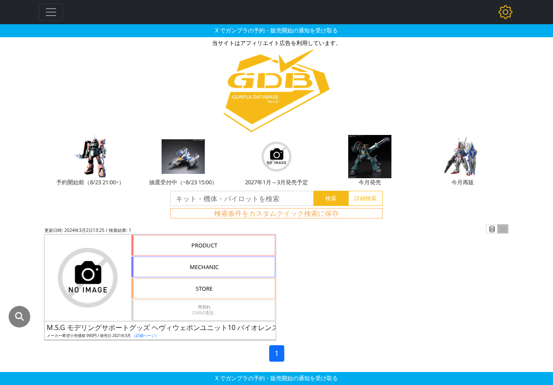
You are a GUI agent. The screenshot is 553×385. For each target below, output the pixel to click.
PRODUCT (204, 245)
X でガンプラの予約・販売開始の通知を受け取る (276, 30)
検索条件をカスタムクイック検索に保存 (276, 213)
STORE (204, 288)
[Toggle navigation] (51, 12)
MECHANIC (204, 267)
